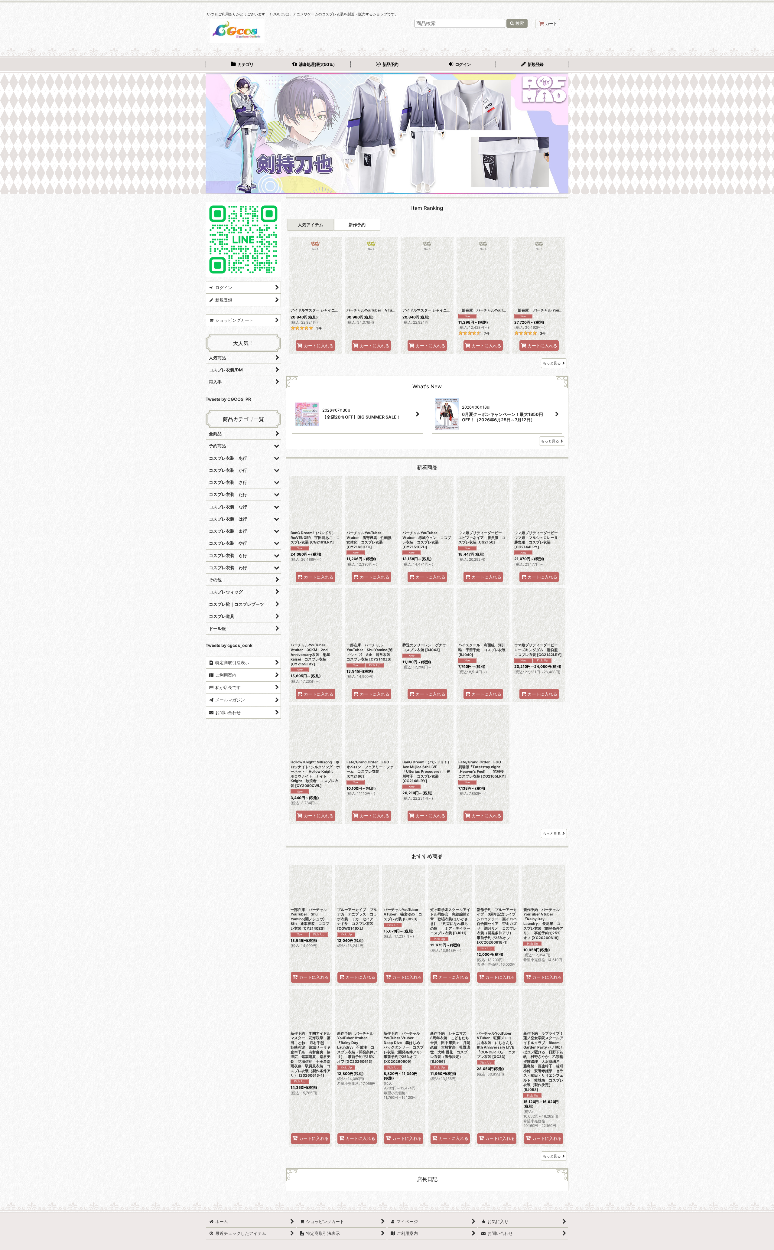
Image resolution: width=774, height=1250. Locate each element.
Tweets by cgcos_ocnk (229, 645)
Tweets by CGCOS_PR (228, 399)
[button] (213, 133)
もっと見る (552, 363)
